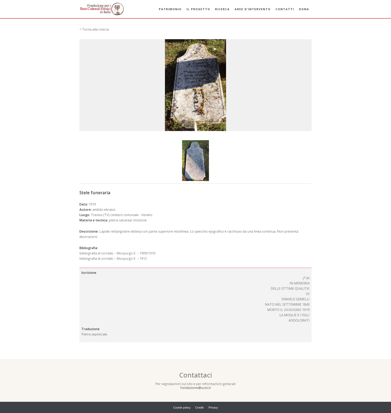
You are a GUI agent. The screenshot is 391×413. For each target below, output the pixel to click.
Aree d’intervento (253, 9)
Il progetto (198, 9)
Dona (304, 9)
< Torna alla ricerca (94, 29)
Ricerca (222, 9)
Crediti (199, 407)
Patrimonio (170, 9)
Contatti (285, 9)
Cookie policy (181, 407)
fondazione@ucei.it (195, 387)
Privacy (213, 407)
